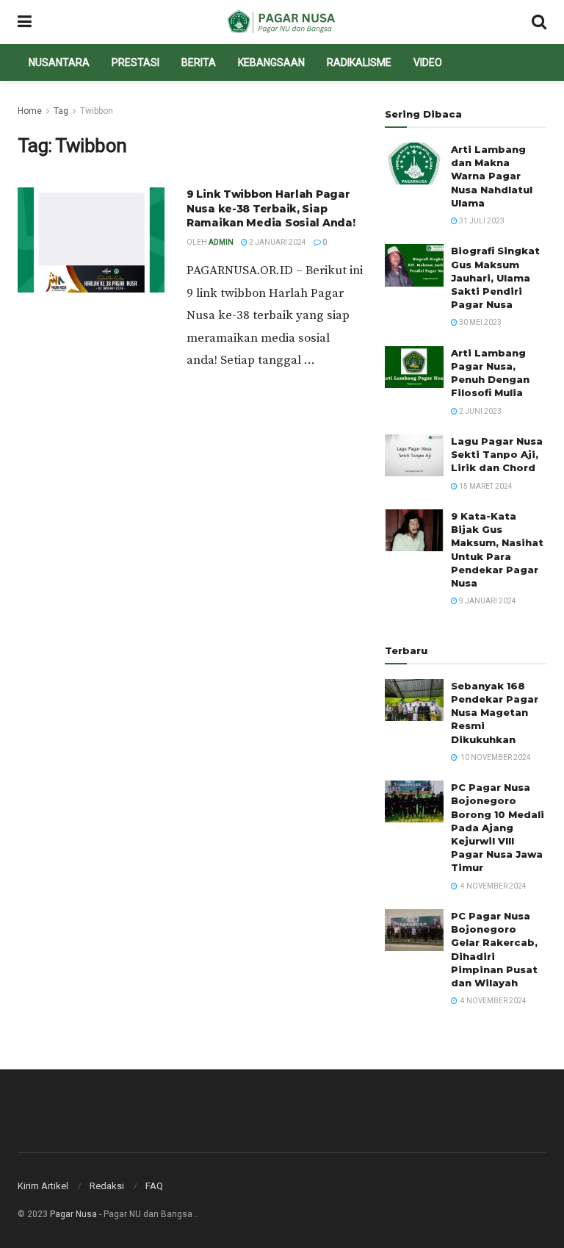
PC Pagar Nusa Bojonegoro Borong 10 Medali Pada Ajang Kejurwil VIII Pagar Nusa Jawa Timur (497, 827)
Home (30, 111)
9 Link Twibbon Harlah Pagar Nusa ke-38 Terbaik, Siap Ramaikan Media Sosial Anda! (271, 208)
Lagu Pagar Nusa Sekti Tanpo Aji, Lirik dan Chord (497, 454)
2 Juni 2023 (480, 411)
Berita (198, 62)
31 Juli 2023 (481, 221)
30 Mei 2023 (480, 322)
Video (427, 62)
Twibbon (96, 111)
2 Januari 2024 (276, 242)
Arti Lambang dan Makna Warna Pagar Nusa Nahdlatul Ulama (491, 176)
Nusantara (59, 62)
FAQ (154, 1185)
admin (221, 242)
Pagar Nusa (73, 1214)
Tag (61, 111)
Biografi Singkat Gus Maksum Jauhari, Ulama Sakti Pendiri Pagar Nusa (495, 277)
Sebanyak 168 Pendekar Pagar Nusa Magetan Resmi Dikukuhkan (494, 712)
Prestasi (135, 62)
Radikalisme (359, 62)
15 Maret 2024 (485, 486)
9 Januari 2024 (487, 601)
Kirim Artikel (43, 1185)
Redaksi (107, 1185)
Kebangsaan (271, 62)
